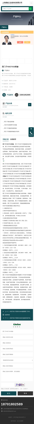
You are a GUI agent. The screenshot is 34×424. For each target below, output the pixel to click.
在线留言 (13, 139)
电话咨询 (31, 135)
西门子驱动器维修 (9, 121)
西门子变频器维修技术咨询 (11, 131)
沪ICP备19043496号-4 (19, 417)
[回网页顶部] (31, 129)
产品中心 (4, 27)
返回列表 (7, 314)
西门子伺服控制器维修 (10, 128)
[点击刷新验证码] (20, 384)
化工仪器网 (20, 421)
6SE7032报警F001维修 (10, 125)
